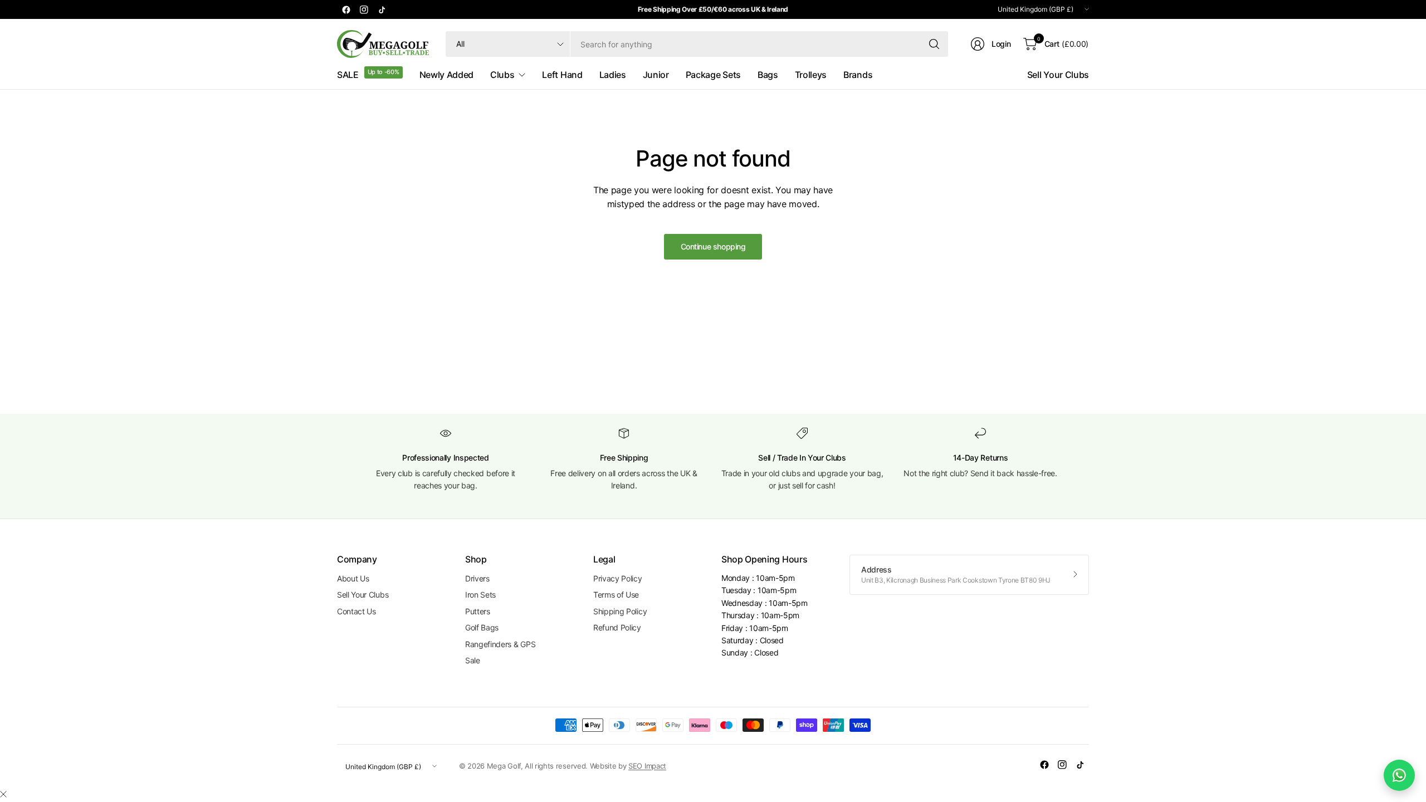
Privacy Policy (617, 578)
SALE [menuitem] (348, 74)
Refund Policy (617, 627)
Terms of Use (616, 594)
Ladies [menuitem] (612, 74)
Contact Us (356, 611)
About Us (353, 578)
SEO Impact (647, 765)
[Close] (3, 794)
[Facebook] (346, 9)
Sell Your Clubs (1058, 74)
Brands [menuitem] (857, 74)
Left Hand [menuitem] (562, 74)
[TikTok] (381, 9)
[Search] (934, 44)
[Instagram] (364, 9)
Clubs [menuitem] (502, 74)
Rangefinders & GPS (500, 644)
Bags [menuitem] (768, 74)
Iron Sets (480, 594)
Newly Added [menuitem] (446, 74)
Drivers (477, 578)
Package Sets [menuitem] (713, 74)
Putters (477, 611)
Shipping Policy (620, 611)
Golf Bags (482, 627)
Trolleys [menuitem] (811, 74)
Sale (472, 660)
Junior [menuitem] (656, 74)
